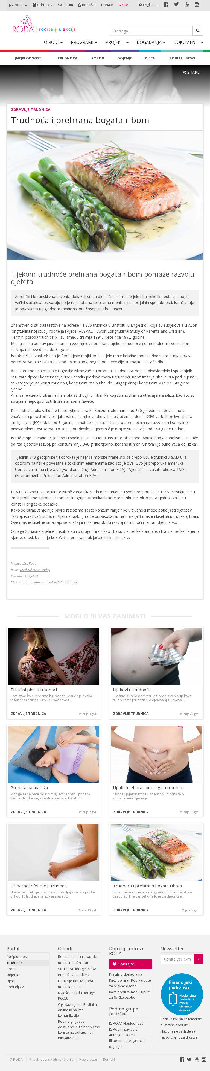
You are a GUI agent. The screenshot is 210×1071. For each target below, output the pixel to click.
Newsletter (172, 948)
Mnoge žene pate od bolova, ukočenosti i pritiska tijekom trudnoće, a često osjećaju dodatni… (50, 796)
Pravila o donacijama (125, 974)
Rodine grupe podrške (123, 1011)
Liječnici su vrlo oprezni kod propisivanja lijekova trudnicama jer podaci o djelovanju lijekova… (152, 698)
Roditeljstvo (16, 987)
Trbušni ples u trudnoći (33, 689)
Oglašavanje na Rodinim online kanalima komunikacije (77, 1010)
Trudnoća (14, 963)
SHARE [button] (192, 72)
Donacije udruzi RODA (126, 950)
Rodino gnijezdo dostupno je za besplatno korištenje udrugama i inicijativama (79, 1029)
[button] (18, 5)
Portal (13, 948)
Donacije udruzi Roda (75, 981)
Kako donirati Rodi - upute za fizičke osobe (130, 995)
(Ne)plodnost (17, 956)
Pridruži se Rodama (74, 975)
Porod (12, 969)
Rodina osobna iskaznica (78, 956)
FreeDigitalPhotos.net (61, 582)
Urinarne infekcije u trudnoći (39, 885)
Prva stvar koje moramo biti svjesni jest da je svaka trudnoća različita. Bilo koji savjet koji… (51, 698)
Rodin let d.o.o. (70, 987)
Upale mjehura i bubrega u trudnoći (148, 787)
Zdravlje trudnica (31, 109)
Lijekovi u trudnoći (131, 689)
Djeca (11, 981)
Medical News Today (35, 570)
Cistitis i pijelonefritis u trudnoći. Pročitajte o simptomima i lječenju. (148, 796)
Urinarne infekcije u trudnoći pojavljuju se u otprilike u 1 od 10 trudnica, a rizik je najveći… (52, 894)
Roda (32, 563)
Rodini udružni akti (73, 963)
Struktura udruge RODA (77, 969)
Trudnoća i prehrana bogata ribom (147, 885)
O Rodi (65, 948)
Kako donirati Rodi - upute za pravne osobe (130, 983)
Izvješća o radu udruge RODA (76, 996)
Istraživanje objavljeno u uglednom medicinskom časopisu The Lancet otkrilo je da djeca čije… (152, 894)
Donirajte (125, 964)
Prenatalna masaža (29, 787)
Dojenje (13, 975)
